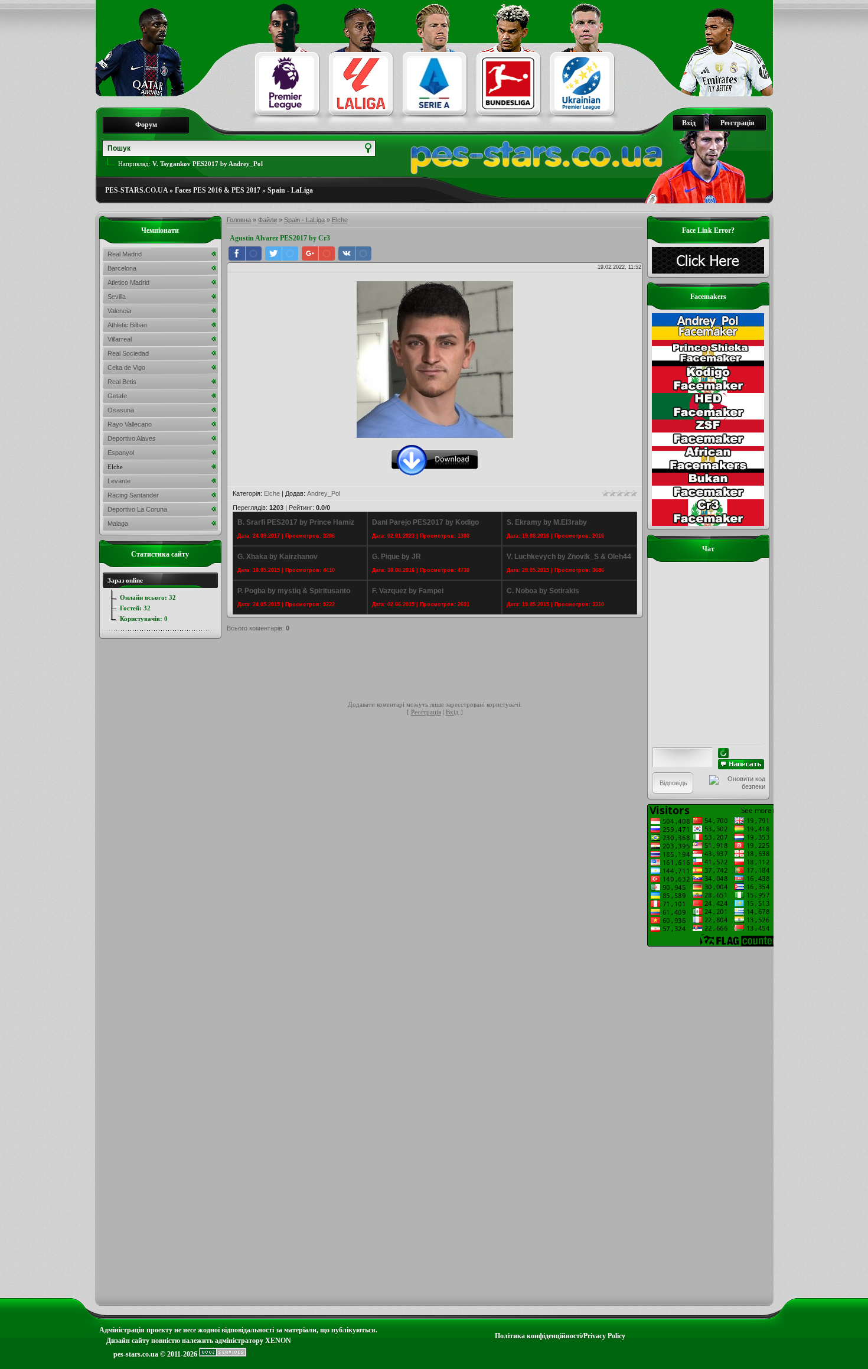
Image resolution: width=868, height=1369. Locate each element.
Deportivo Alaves (131, 438)
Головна (239, 219)
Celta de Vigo (126, 367)
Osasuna (120, 410)
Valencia (119, 310)
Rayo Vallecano (129, 424)
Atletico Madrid (128, 282)
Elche (340, 219)
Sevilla (116, 296)
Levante (118, 480)
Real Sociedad (128, 353)
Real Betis (121, 381)
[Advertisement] (442, 668)
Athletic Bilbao (127, 325)
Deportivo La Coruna (137, 509)
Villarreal (119, 339)
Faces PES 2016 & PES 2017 (217, 190)
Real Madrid (124, 254)
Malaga (117, 523)
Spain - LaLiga (290, 190)
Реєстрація (737, 123)
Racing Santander (133, 495)
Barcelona (121, 268)
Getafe (117, 395)
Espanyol (120, 452)
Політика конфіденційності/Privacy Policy (560, 1336)
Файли (267, 219)
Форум (146, 125)
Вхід (689, 123)
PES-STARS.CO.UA (136, 190)
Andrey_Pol (323, 493)
